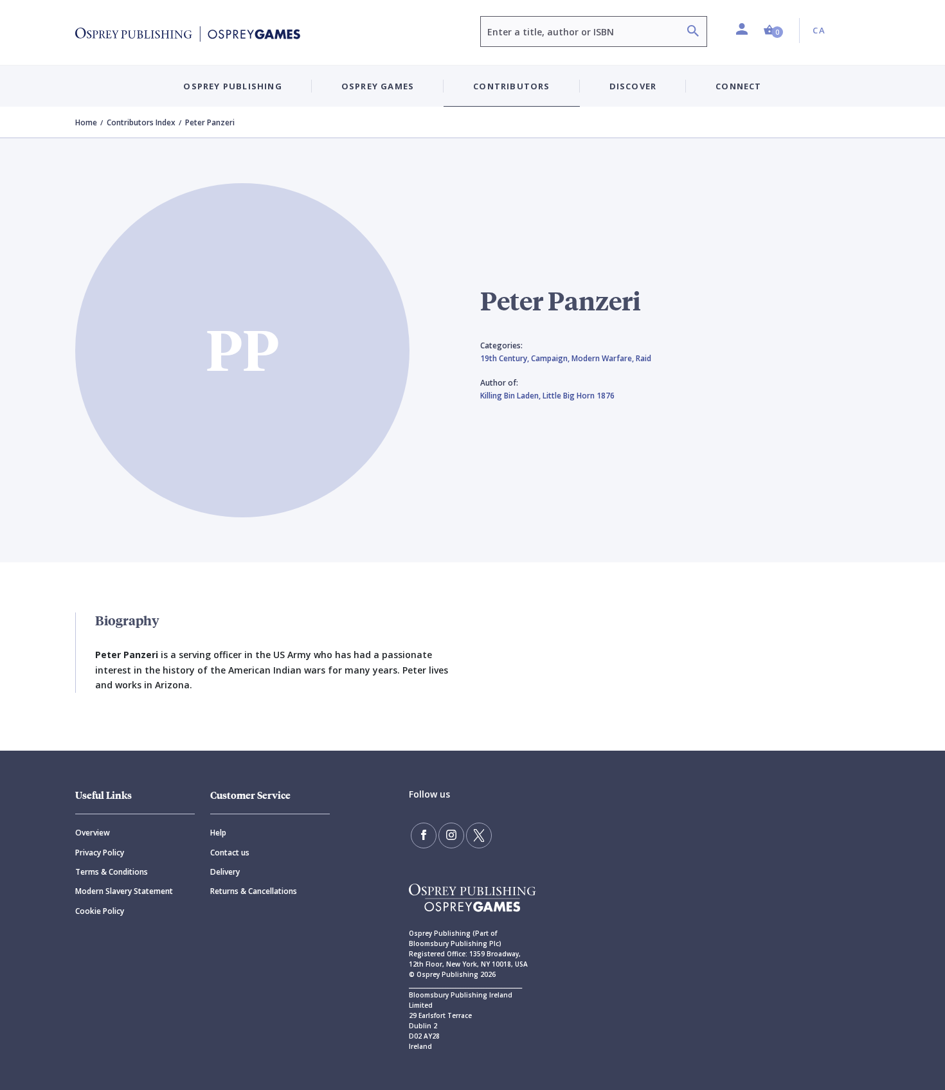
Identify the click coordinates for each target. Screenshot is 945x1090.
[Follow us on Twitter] (479, 835)
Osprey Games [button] (377, 86)
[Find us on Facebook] (424, 835)
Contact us (229, 852)
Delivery (225, 871)
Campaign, (551, 358)
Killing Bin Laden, (511, 395)
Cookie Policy (99, 911)
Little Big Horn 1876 (579, 395)
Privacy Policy (99, 852)
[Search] (693, 32)
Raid (643, 358)
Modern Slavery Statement (124, 891)
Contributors (511, 86)
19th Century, (505, 358)
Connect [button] (738, 86)
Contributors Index (141, 122)
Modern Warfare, (604, 358)
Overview (92, 832)
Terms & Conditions (111, 871)
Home (86, 122)
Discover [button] (633, 86)
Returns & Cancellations (253, 891)
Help (218, 832)
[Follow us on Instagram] (451, 835)
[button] (773, 30)
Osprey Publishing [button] (232, 86)
